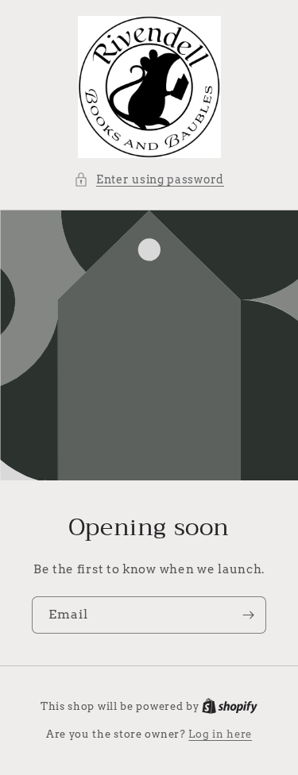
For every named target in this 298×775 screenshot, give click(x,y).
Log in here (220, 734)
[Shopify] (229, 706)
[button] (149, 180)
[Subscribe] (247, 615)
